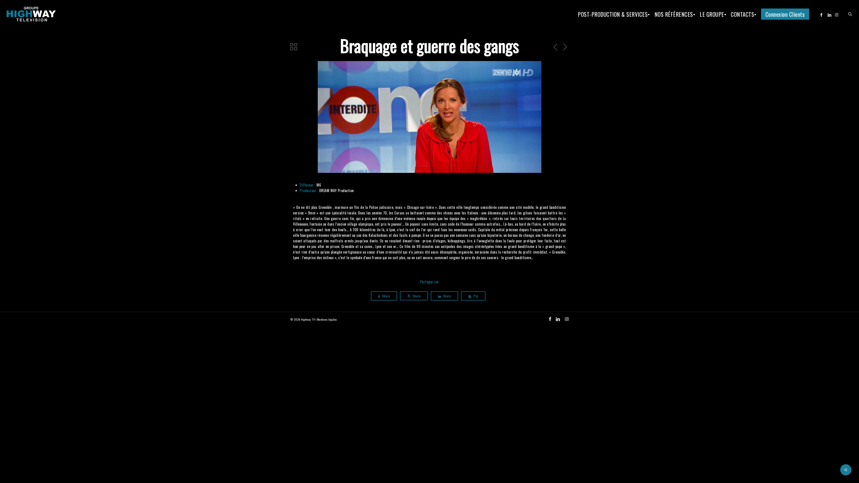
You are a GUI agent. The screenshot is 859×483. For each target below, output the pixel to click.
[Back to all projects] (293, 47)
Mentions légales (327, 319)
